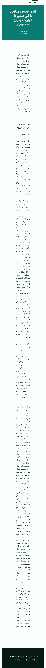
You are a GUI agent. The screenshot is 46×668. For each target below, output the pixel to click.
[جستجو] (30, 2)
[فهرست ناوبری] (35, 2)
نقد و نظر (24, 31)
